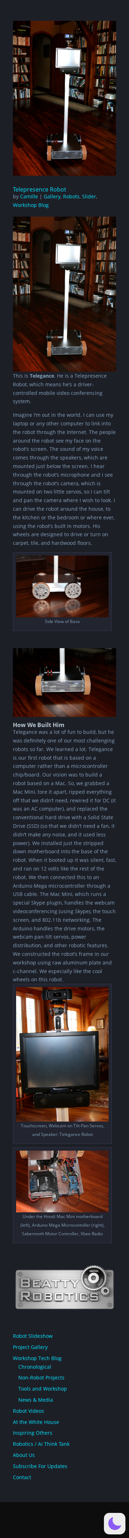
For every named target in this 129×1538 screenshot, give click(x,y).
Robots (71, 196)
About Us (24, 1455)
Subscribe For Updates (40, 1466)
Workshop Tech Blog (37, 1358)
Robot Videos (28, 1410)
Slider (89, 196)
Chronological (34, 1366)
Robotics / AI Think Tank (41, 1443)
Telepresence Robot (39, 189)
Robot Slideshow (33, 1335)
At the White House (36, 1422)
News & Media (35, 1399)
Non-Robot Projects (41, 1377)
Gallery (52, 196)
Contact (22, 1477)
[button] (114, 1523)
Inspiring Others (32, 1432)
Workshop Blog (31, 205)
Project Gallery (30, 1347)
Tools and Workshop (42, 1388)
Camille (29, 196)
